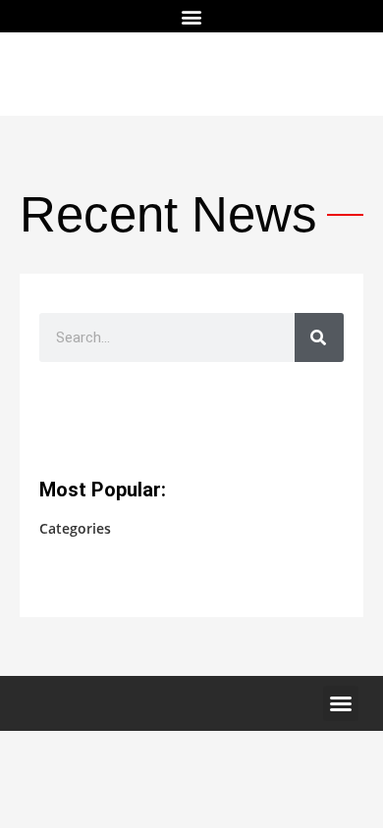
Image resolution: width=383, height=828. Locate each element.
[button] (192, 16)
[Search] (319, 337)
